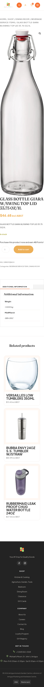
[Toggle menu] (37, 5)
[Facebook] (19, 563)
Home (3, 19)
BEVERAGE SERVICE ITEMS (18, 266)
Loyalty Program (22, 634)
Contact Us (22, 624)
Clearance (22, 596)
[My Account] (25, 5)
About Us (22, 614)
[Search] (19, 5)
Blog (22, 629)
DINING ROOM (22, 19)
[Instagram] (25, 563)
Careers (22, 619)
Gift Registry (22, 639)
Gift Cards (22, 601)
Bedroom (22, 587)
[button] (40, 33)
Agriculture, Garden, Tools (22, 582)
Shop (11, 19)
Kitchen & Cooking (22, 577)
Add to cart (23, 249)
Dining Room (22, 592)
